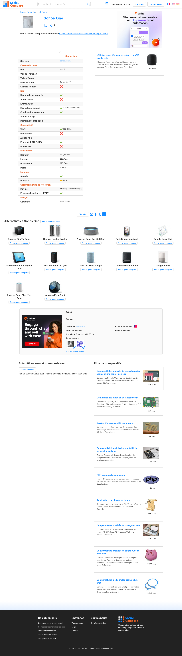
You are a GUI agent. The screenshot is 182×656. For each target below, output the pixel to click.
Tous (22, 12)
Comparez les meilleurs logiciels (51, 627)
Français (168, 4)
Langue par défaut (123, 326)
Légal (74, 627)
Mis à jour (70, 334)
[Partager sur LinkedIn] (104, 214)
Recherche (88, 4)
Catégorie (70, 326)
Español (177, 4)
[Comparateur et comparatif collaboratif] (13, 4)
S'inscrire (139, 4)
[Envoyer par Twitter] (100, 214)
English (173, 4)
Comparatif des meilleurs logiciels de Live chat (118, 581)
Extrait (69, 312)
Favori (46, 25)
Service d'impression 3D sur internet (115, 423)
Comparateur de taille (120, 4)
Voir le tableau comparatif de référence (39, 34)
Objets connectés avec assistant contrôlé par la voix (83, 34)
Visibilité (70, 330)
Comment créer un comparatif (50, 623)
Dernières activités (98, 623)
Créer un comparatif (106, 4)
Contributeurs (72, 338)
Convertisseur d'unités (47, 634)
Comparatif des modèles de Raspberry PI (117, 398)
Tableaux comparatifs (47, 631)
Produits (31, 12)
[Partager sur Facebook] (96, 214)
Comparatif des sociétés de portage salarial (118, 525)
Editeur (118, 330)
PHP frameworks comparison (111, 475)
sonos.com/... (65, 61)
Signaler (82, 214)
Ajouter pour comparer (51, 221)
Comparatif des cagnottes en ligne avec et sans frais (118, 552)
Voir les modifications (75, 351)
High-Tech (42, 12)
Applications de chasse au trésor (113, 500)
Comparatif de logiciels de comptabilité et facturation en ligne (117, 449)
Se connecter (156, 4)
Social (131, 619)
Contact (75, 631)
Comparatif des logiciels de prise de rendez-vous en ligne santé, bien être (119, 372)
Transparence (77, 623)
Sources (69, 319)
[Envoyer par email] (91, 214)
